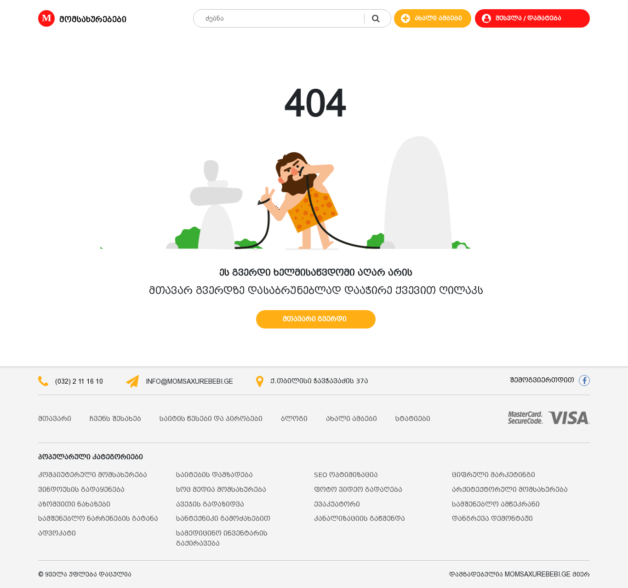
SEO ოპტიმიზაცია (346, 475)
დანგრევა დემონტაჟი (492, 519)
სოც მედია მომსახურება (221, 490)
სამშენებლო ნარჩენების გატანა (98, 519)
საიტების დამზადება (214, 475)
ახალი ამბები (351, 419)
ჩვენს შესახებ (115, 419)
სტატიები (412, 419)
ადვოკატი (57, 533)
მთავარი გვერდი (315, 319)
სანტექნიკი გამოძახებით (223, 519)
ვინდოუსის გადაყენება (81, 490)
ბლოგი (294, 419)
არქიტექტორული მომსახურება (510, 490)
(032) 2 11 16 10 (79, 381)
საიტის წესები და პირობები (211, 419)
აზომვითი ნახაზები (74, 504)
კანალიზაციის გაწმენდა (359, 519)
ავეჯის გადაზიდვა (210, 504)
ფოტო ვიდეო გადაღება (358, 490)
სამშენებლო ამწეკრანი (496, 504)
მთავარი (54, 419)
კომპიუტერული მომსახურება (92, 475)
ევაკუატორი (337, 504)
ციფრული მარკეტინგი (493, 475)
